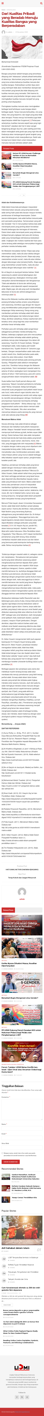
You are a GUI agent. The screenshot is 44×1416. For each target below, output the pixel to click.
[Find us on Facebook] (17, 1397)
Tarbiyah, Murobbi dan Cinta (18, 1279)
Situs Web (5, 1143)
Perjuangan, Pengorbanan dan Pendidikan (23, 1272)
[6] (35, 443)
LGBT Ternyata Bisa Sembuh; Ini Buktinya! (23, 1258)
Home (3, 10)
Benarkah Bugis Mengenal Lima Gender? (20, 998)
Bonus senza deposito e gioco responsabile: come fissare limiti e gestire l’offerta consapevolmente (21, 1312)
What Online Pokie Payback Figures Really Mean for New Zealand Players (20, 1332)
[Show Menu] (3, 3)
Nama (4, 1124)
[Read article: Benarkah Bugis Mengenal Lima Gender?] (6, 175)
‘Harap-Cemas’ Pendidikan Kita (24, 1198)
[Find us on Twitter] (22, 1397)
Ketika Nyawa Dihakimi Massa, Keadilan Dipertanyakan (25, 165)
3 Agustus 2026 (18, 168)
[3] (15, 294)
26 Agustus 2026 (13, 1293)
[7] (9, 525)
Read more (8, 1305)
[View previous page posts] (20, 195)
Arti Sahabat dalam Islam (15, 1248)
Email (4, 1134)
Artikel (6, 920)
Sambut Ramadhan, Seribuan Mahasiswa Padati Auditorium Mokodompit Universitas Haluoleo (25, 1177)
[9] (11, 664)
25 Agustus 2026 (8, 1336)
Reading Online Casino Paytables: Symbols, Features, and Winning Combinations (20, 1341)
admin (10, 32)
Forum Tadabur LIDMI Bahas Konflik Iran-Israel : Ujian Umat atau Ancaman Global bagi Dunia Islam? (21, 1069)
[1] (30, 120)
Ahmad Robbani (10, 932)
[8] (30, 545)
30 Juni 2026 (17, 177)
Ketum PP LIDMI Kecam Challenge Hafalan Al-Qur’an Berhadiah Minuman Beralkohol (26, 155)
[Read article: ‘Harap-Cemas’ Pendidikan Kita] (6, 1200)
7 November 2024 (18, 1193)
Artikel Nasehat (11, 10)
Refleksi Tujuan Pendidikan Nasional (21, 1265)
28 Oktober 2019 (17, 1200)
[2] (35, 267)
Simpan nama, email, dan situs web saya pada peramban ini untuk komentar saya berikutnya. (20, 1154)
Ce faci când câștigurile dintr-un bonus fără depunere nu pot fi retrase (21, 1323)
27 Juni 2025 (18, 1075)
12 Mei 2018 (16, 1181)
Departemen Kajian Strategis (13, 1064)
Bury (4, 1293)
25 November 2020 (21, 32)
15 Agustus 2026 (18, 160)
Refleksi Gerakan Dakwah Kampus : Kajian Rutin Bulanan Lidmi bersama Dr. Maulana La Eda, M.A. (26, 1188)
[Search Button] (41, 3)
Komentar (6, 1097)
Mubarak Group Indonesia (22, 1412)
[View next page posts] (24, 195)
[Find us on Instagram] (27, 1397)
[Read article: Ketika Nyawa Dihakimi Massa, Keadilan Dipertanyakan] (6, 166)
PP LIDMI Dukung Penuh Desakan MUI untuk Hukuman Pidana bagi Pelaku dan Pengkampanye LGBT (26, 184)
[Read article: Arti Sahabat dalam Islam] (22, 1230)
